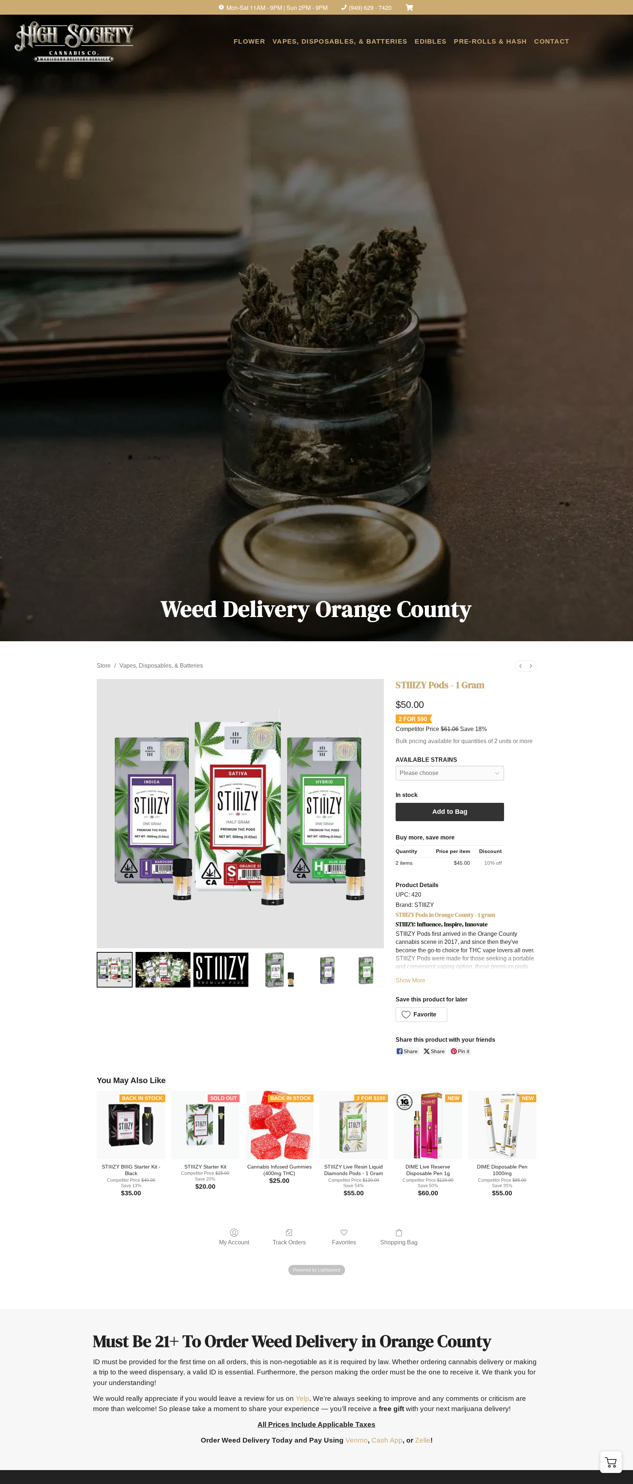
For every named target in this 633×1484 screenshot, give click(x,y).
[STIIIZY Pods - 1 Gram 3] (278, 970)
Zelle (422, 1440)
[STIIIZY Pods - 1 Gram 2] (220, 970)
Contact (551, 41)
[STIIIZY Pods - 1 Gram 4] (327, 970)
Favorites (344, 1242)
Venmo (356, 1440)
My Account (234, 1242)
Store (104, 665)
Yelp (302, 1398)
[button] (421, 1014)
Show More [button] (410, 980)
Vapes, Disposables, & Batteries (340, 41)
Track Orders (289, 1242)
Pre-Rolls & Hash (490, 41)
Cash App (387, 1440)
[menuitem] (520, 666)
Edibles (431, 41)
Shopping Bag (399, 1242)
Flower (249, 41)
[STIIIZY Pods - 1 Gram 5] (366, 970)
